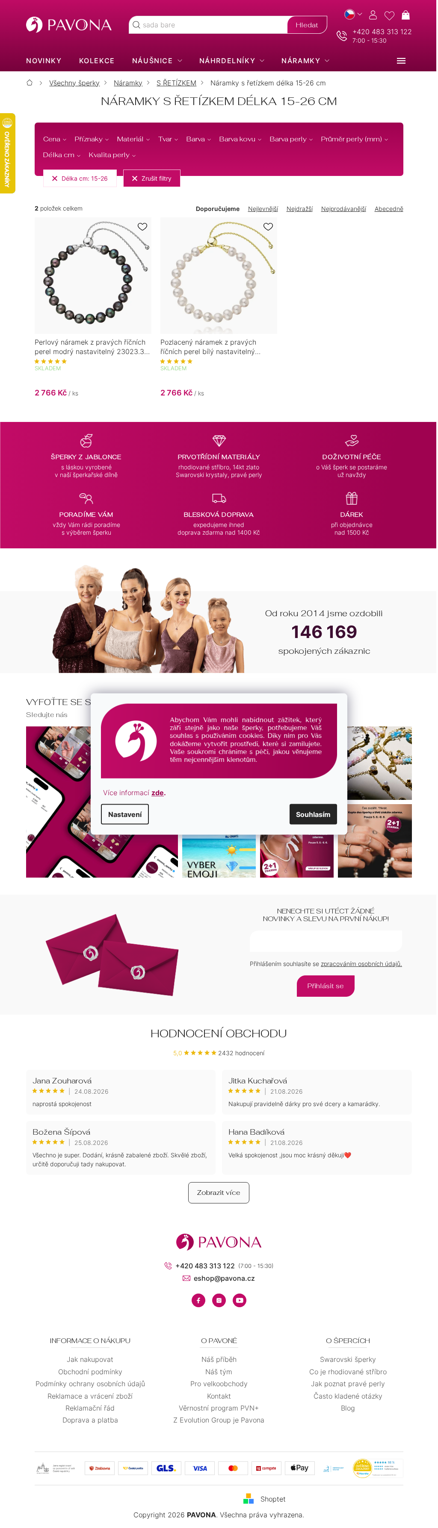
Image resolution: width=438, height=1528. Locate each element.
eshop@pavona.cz (221, 1278)
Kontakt (216, 1396)
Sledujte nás (44, 714)
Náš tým (215, 1371)
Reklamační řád (87, 1408)
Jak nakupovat (87, 1359)
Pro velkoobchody (215, 1383)
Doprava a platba (87, 1420)
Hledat (304, 24)
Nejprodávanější (340, 208)
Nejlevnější (260, 208)
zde (154, 792)
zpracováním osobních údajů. (358, 963)
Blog (344, 1408)
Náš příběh (215, 1359)
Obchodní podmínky (87, 1371)
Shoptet (270, 1499)
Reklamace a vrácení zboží (87, 1396)
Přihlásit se (323, 985)
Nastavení (122, 814)
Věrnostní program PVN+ (216, 1408)
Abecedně (385, 208)
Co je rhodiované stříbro (344, 1371)
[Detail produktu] (90, 275)
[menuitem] (41, 60)
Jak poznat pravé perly (345, 1383)
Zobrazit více (215, 1192)
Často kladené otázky (344, 1396)
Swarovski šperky (345, 1359)
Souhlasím (310, 814)
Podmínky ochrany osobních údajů (87, 1383)
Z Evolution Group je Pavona (215, 1420)
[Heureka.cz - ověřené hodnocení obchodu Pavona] (374, 1468)
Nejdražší (296, 208)
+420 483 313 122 (378, 31)
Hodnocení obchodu (216, 1033)
